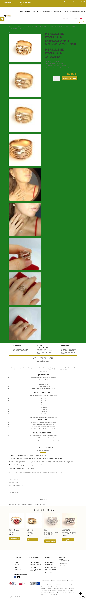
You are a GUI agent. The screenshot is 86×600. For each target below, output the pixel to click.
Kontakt (17, 564)
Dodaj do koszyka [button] (14, 538)
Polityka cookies (34, 562)
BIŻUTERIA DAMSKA (30, 11)
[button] (2, 19)
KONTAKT (75, 18)
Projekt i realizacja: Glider (15, 597)
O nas (16, 562)
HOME (21, 11)
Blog (74, 1)
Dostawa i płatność (35, 564)
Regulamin (33, 567)
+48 (25, 3)
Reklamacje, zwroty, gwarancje (35, 570)
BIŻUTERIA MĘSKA (45, 11)
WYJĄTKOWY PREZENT (50, 569)
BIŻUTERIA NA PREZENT (76, 11)
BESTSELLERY (67, 18)
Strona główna (13, 27)
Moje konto (18, 569)
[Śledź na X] (18, 577)
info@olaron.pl (9, 3)
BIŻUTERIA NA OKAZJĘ (60, 11)
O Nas (65, 1)
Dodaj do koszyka (69, 78)
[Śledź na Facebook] (15, 577)
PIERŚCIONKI (38, 27)
